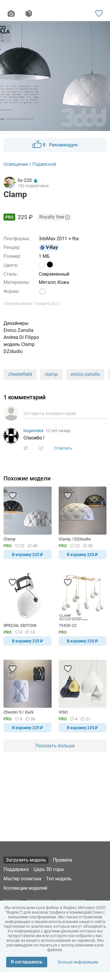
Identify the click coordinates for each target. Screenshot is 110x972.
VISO (63, 712)
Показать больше (55, 745)
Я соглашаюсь (27, 962)
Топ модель (59, 878)
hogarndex (33, 430)
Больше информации (78, 962)
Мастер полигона (22, 878)
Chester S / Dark (18, 712)
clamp (51, 374)
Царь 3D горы (48, 869)
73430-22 (68, 625)
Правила (62, 860)
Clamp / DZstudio (75, 539)
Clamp (10, 539)
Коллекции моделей (25, 888)
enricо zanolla (85, 374)
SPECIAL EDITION (20, 625)
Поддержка (16, 869)
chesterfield (20, 374)
